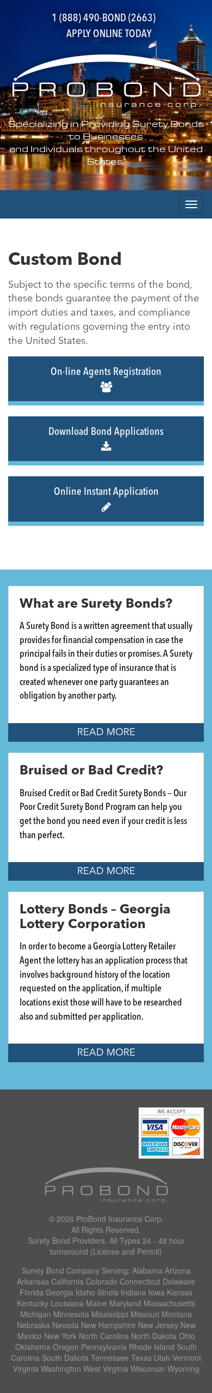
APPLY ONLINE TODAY (109, 34)
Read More (106, 732)
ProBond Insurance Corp (118, 1218)
